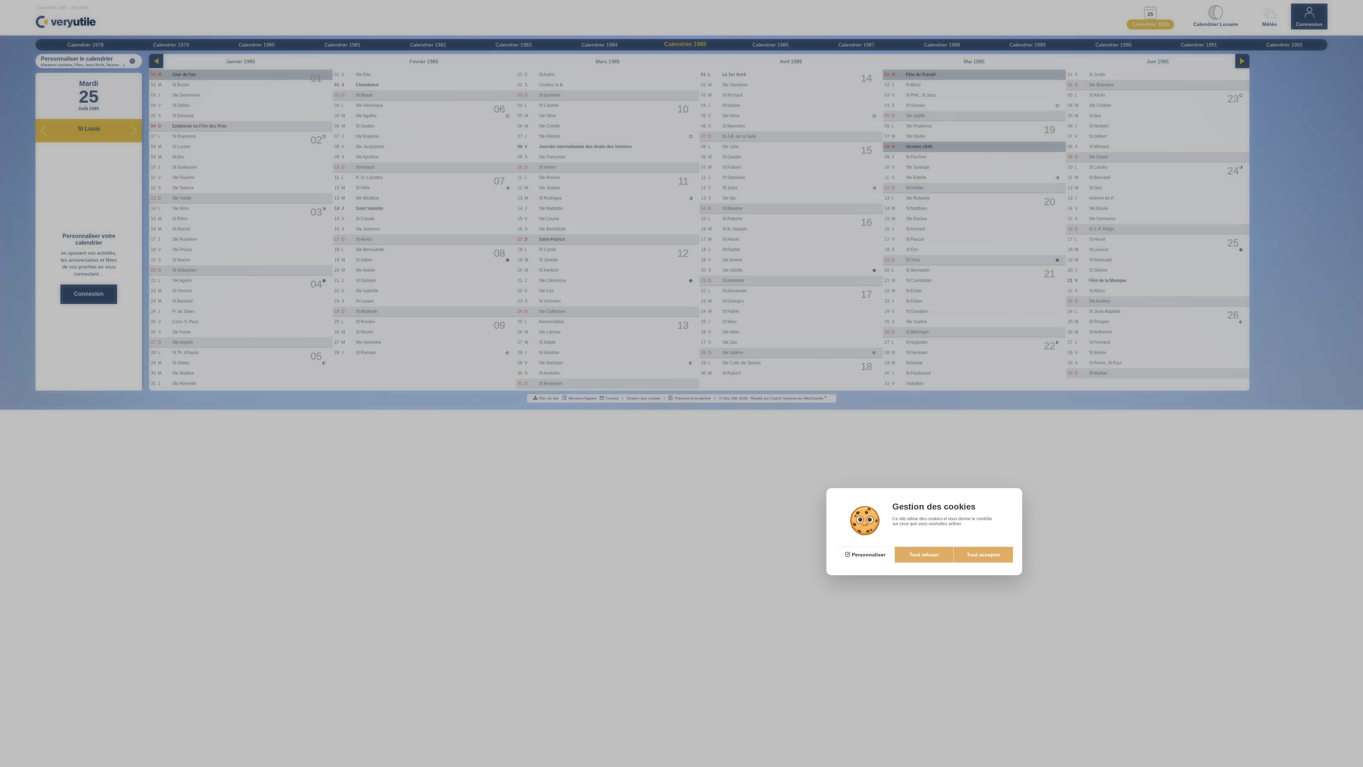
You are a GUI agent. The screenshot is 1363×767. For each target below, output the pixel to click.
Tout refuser (924, 554)
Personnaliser (868, 554)
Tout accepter (983, 554)
